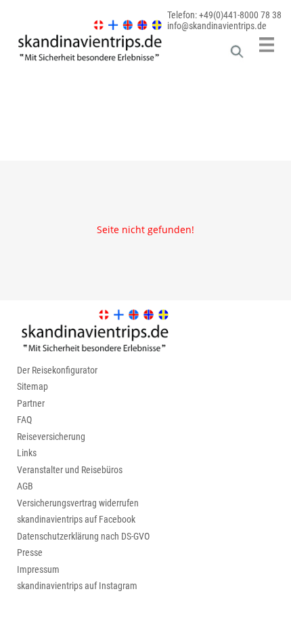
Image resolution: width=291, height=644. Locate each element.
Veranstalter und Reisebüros (69, 469)
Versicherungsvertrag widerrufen (78, 503)
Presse (30, 552)
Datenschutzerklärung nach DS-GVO (83, 536)
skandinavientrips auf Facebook (76, 519)
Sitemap (32, 386)
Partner (31, 403)
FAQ (24, 419)
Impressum (38, 569)
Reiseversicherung (51, 436)
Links (27, 452)
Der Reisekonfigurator (57, 370)
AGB (25, 486)
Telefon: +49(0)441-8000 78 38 (224, 14)
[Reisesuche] (237, 55)
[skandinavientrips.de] (83, 61)
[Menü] (266, 45)
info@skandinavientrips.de (217, 25)
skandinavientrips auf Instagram (77, 585)
